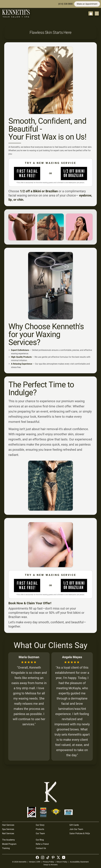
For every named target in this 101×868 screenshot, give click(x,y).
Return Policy (62, 862)
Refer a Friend (42, 844)
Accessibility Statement (79, 862)
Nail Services (8, 833)
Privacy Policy (48, 862)
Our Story (40, 825)
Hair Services (8, 825)
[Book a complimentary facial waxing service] (27, 173)
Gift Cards (74, 825)
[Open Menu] (97, 13)
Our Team (40, 833)
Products (40, 829)
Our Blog (40, 840)
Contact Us (41, 848)
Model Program (9, 844)
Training (6, 848)
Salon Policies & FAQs (79, 833)
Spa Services (8, 829)
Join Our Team (76, 829)
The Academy (8, 840)
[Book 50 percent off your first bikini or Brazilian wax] (74, 173)
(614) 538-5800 (65, 4)
